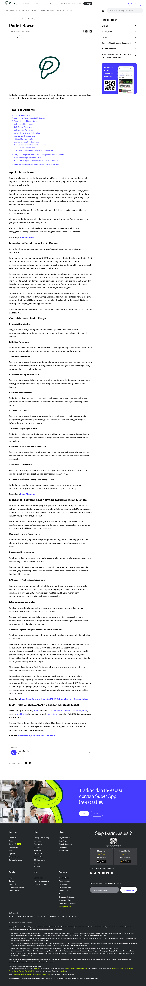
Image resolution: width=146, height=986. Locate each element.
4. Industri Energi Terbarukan (28, 133)
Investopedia (24, 735)
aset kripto (22, 713)
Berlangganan (129, 890)
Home (11, 19)
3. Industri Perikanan (24, 130)
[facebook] (90, 31)
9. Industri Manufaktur (25, 147)
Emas (37, 968)
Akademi (17, 19)
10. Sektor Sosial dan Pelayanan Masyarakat (34, 150)
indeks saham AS (73, 710)
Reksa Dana (62, 971)
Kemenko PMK (38, 735)
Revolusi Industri (28, 237)
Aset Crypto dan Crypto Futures (76, 968)
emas (84, 710)
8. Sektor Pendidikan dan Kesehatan (31, 144)
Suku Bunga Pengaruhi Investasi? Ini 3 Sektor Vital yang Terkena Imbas (54, 698)
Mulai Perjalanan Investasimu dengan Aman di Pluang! (36, 164)
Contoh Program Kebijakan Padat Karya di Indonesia (38, 160)
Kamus (24, 19)
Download (97, 814)
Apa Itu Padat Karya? (22, 115)
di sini (36, 710)
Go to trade (135, 4)
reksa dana (52, 713)
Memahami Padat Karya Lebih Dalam (29, 118)
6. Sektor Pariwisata (24, 138)
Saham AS (59, 710)
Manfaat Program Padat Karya (29, 157)
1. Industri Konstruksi (24, 124)
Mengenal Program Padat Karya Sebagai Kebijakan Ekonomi (39, 154)
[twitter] (86, 32)
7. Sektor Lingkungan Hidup (27, 141)
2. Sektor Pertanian (24, 127)
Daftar (84, 814)
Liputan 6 (50, 735)
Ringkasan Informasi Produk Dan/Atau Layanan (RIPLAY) (31, 974)
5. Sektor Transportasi (25, 136)
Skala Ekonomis (27, 493)
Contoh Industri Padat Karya (26, 121)
